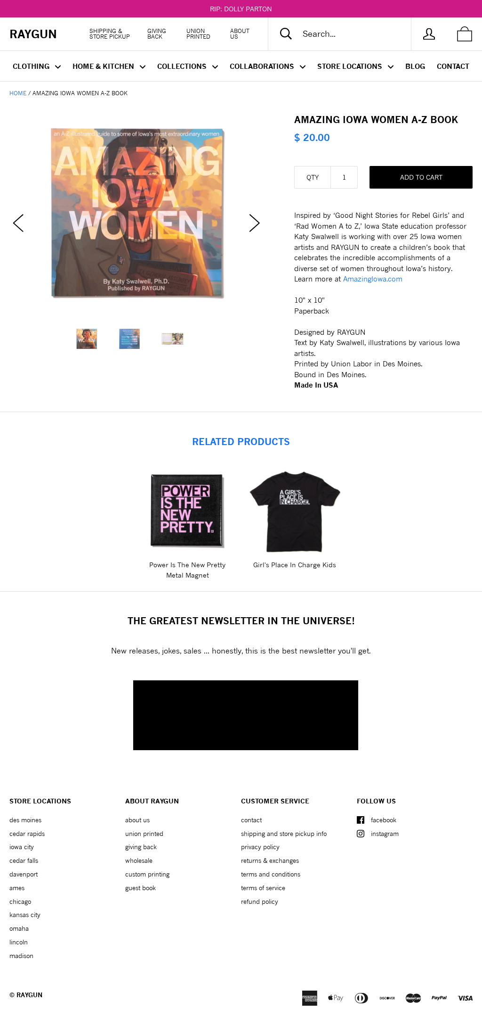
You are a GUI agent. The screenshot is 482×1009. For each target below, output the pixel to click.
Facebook (383, 820)
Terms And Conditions (270, 874)
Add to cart (421, 177)
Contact (453, 66)
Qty (312, 177)
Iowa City (21, 847)
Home (17, 93)
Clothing (32, 66)
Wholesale (139, 860)
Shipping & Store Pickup (109, 33)
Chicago (20, 901)
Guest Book (140, 888)
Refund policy (259, 901)
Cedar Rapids (27, 833)
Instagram (385, 833)
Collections (183, 66)
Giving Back (156, 33)
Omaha (19, 928)
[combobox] (347, 33)
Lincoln (18, 942)
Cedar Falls (23, 860)
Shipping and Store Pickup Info (284, 833)
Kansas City (24, 914)
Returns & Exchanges (270, 860)
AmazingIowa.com (372, 278)
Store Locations (350, 66)
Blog (415, 66)
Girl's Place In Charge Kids (294, 565)
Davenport (23, 874)
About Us (239, 33)
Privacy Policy (260, 847)
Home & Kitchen (104, 66)
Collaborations (263, 66)
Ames (16, 888)
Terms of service (263, 888)
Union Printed (198, 33)
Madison (21, 955)
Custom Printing (147, 874)
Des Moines (25, 820)
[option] (137, 214)
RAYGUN (29, 995)
